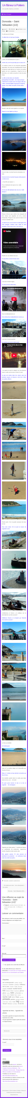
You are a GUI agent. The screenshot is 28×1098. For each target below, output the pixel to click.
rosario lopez (5, 1001)
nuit (9, 997)
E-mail (4, 946)
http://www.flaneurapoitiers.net (10, 1075)
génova (22, 991)
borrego (20, 982)
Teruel (5, 1003)
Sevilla (10, 1001)
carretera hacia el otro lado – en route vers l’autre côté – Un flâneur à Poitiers (14, 906)
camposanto (5, 984)
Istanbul (8, 993)
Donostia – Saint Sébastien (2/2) (16, 891)
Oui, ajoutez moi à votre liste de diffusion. (15, 964)
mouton (19, 995)
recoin (22, 999)
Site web (4, 953)
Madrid (12, 995)
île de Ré (21, 1003)
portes (13, 999)
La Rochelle (18, 993)
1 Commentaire (11, 31)
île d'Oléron (15, 1003)
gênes (4, 993)
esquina (5, 988)
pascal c (15, 1064)
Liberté (8, 995)
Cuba (15, 986)
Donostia (6, 880)
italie (12, 993)
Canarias (11, 984)
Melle (16, 995)
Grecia (8, 990)
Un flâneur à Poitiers (13, 5)
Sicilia (13, 1001)
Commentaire (5, 923)
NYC (13, 997)
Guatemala (16, 990)
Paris (17, 997)
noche (5, 997)
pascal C (5, 29)
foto (4, 991)
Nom (3, 938)
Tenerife (22, 1001)
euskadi (11, 880)
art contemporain (8, 982)
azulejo (16, 982)
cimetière (12, 986)
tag (17, 1001)
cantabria (16, 984)
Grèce (12, 990)
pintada (6, 999)
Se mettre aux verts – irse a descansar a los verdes (13, 886)
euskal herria (16, 880)
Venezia (9, 1003)
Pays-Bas (21, 997)
